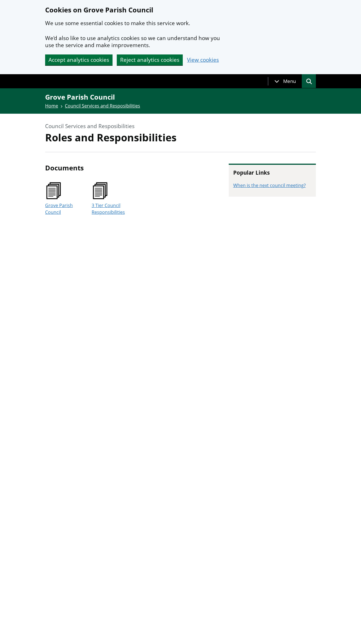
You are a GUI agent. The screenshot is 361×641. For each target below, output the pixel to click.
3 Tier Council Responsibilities (108, 208)
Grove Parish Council (59, 208)
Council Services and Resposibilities (102, 106)
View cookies (203, 60)
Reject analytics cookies (149, 59)
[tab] (285, 81)
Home (51, 106)
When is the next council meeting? (269, 185)
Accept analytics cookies (79, 59)
